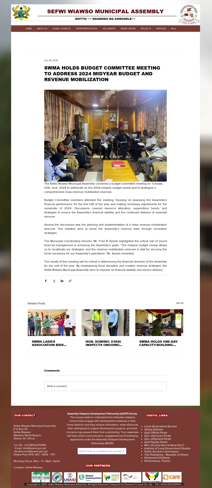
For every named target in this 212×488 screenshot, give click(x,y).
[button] (42, 28)
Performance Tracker (157, 460)
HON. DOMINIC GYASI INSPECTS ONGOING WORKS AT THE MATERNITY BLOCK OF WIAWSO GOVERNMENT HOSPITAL (105, 343)
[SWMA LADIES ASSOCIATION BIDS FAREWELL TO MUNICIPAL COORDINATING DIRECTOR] (52, 322)
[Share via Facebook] (45, 280)
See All (179, 303)
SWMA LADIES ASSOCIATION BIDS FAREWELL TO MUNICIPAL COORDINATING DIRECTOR (48, 343)
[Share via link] (70, 280)
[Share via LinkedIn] (62, 280)
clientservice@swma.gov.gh (31, 451)
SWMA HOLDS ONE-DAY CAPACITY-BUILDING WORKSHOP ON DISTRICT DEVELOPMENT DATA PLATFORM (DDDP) (158, 343)
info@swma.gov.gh (34, 448)
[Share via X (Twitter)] (53, 280)
